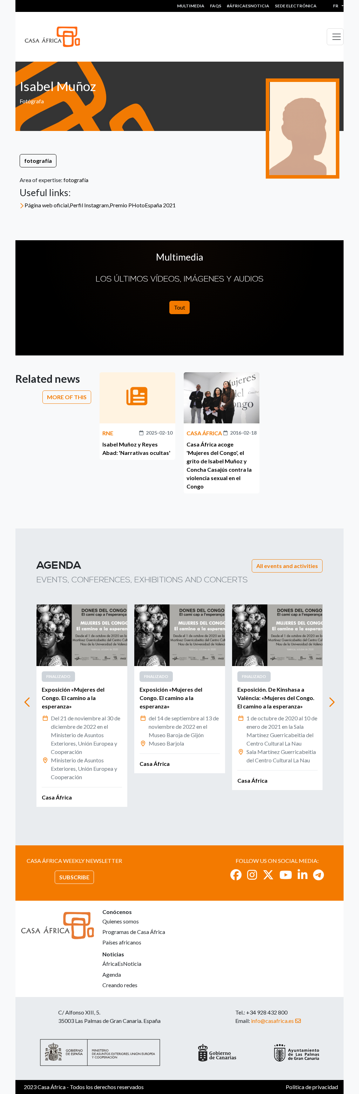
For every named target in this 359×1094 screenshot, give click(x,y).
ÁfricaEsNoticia (121, 963)
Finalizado (58, 676)
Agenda (111, 974)
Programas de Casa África (133, 931)
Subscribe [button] (74, 877)
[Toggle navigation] (335, 36)
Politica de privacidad (312, 1086)
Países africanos (121, 942)
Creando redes (119, 985)
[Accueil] (55, 36)
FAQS (215, 5)
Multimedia (190, 5)
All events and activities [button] (287, 565)
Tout (179, 307)
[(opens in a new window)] (236, 874)
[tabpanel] (81, 705)
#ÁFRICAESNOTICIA (248, 5)
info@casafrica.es (272, 1020)
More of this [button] (67, 397)
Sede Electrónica (296, 5)
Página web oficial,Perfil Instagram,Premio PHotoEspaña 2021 (100, 205)
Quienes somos (120, 921)
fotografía (38, 160)
